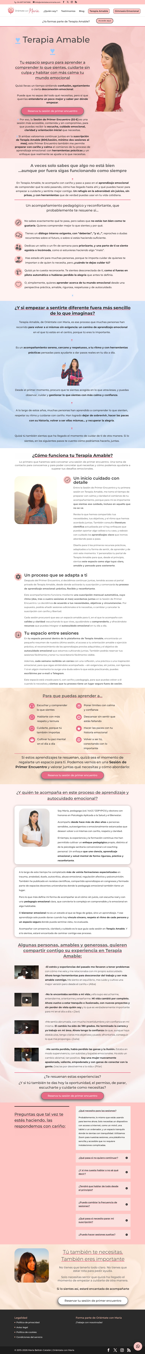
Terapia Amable (99, 11)
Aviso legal (22, 1327)
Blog (81, 11)
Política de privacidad (28, 1322)
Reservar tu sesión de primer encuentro (93, 1300)
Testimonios (68, 11)
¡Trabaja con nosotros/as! (89, 1322)
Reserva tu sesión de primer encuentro (52, 111)
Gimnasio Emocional (127, 11)
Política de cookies (26, 1332)
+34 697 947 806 (23, 2)
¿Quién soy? (50, 11)
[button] (138, 1346)
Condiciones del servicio (29, 1337)
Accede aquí (104, 20)
